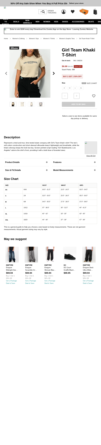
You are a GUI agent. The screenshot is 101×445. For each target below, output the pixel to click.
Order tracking (52, 12)
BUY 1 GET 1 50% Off (72, 76)
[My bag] (95, 11)
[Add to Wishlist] (94, 96)
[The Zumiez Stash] (84, 12)
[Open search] (43, 11)
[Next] (54, 73)
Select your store (76, 3)
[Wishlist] (73, 12)
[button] (29, 73)
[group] (35, 3)
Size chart (92, 83)
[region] (29, 77)
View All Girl (90, 156)
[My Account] (63, 10)
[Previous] (6, 73)
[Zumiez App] (50, 31)
